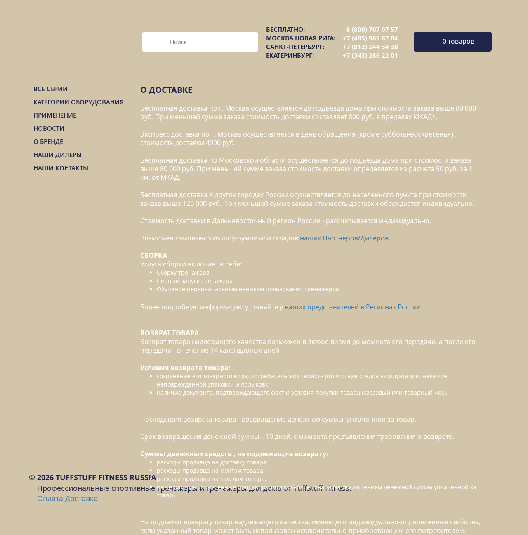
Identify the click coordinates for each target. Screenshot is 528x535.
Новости (48, 128)
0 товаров (458, 41)
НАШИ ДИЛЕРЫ (57, 155)
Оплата (50, 498)
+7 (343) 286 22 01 (370, 55)
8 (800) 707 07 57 (372, 29)
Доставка (81, 498)
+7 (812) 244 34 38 (370, 46)
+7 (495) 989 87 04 (370, 38)
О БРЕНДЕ (48, 141)
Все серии (50, 89)
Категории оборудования (78, 102)
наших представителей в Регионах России (353, 306)
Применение (54, 115)
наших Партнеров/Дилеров (344, 238)
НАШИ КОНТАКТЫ (60, 168)
